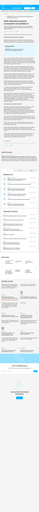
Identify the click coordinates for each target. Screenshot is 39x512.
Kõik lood (6, 10)
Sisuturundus (6, 155)
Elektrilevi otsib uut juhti (9, 234)
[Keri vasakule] (6, 54)
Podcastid (14, 10)
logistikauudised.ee (24, 5)
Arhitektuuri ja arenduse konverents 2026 (28, 271)
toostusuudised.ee (18, 5)
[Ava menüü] (6, 5)
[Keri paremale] (33, 54)
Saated (4, 246)
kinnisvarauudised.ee (11, 5)
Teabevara (25, 10)
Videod (21, 10)
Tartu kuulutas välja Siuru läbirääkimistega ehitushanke (19, 199)
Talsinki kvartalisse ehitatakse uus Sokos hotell (14, 219)
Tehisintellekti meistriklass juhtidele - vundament (9, 272)
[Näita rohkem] (33, 5)
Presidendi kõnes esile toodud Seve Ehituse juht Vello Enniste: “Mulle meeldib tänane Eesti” (26, 316)
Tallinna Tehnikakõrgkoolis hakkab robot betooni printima (14, 215)
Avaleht (3, 10)
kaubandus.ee (30, 5)
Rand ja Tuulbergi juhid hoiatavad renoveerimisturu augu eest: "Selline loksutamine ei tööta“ (8, 334)
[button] (17, 371)
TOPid (10, 10)
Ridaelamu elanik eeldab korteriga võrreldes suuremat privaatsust (19, 157)
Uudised (9, 182)
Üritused (17, 10)
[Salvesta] (35, 177)
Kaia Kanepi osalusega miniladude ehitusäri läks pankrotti (19, 184)
